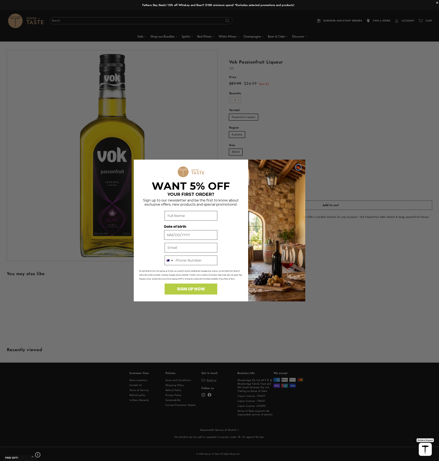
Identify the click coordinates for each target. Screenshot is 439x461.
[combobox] (169, 260)
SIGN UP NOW (191, 289)
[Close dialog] (298, 167)
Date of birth (175, 226)
